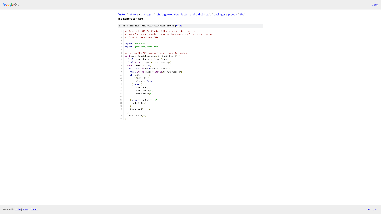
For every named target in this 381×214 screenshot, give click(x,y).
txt (368, 209)
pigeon (232, 14)
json (375, 209)
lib (241, 14)
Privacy (26, 209)
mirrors (133, 14)
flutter (122, 14)
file (178, 26)
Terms (34, 209)
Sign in (375, 4)
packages (147, 14)
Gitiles (18, 209)
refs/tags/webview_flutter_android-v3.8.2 (181, 14)
